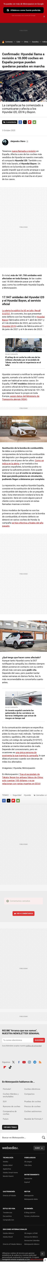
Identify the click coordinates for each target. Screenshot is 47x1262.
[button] (19, 141)
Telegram (35, 1062)
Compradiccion (8, 1220)
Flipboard (29, 122)
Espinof (27, 1182)
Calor (18, 42)
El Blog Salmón (29, 1213)
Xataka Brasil (8, 1237)
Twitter (25, 122)
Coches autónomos (33, 1111)
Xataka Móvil (7, 1165)
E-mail (34, 122)
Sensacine (28, 1178)
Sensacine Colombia (31, 1240)
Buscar (43, 1137)
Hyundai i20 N (9, 326)
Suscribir (39, 1040)
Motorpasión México (31, 1244)
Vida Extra (28, 1165)
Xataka (5, 1162)
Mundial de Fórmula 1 (33, 1119)
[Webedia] (10, 1149)
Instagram (29, 1062)
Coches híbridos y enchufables (11, 1095)
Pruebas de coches (32, 1101)
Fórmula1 (7, 1089)
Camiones (9, 42)
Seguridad (17, 795)
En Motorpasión (11, 354)
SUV (5, 1101)
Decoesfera (7, 1216)
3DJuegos (28, 1162)
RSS (40, 1062)
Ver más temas (10, 1127)
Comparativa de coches (10, 1112)
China (26, 42)
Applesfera (7, 1169)
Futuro (5, 1119)
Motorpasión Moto (31, 1199)
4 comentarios (11, 122)
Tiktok (10, 1067)
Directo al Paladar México (12, 1244)
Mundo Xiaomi (8, 1176)
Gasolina (35, 42)
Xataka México (8, 1233)
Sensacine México (31, 1237)
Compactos (29, 1094)
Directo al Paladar (9, 1196)
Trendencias (7, 1213)
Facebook (20, 122)
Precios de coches (32, 1106)
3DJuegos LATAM (30, 1233)
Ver (24, 913)
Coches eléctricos (32, 1089)
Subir (37, 1148)
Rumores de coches (11, 1106)
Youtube (24, 1062)
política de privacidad (34, 1046)
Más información (37, 1259)
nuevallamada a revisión (24, 151)
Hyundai (27, 795)
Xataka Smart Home (10, 1173)
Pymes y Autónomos (31, 1216)
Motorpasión (29, 1196)
